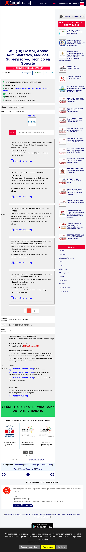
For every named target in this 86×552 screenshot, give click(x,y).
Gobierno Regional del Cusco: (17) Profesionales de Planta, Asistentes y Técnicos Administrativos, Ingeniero (75, 214)
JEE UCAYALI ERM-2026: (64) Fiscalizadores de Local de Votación (76, 170)
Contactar (46, 517)
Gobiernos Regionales (67, 258)
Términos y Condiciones (30, 514)
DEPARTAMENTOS (41, 3)
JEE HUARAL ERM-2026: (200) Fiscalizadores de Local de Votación (75, 109)
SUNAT (62, 284)
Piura (46, 88)
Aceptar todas (48, 547)
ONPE (62, 276)
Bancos (62, 250)
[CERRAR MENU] (82, 4)
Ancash (24, 88)
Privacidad (8, 514)
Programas (63, 280)
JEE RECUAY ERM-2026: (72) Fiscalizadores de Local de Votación (76, 202)
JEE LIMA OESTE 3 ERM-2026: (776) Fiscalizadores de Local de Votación (75, 140)
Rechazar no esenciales (29, 547)
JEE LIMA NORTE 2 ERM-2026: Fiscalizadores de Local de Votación (75, 130)
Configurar (61, 547)
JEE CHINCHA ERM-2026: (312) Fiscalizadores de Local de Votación (75, 120)
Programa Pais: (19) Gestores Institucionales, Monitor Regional (75, 31)
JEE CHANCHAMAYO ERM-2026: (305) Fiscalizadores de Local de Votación (76, 150)
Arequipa (31, 88)
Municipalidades (65, 273)
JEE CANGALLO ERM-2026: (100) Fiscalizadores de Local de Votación (76, 160)
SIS (33, 469)
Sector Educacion (65, 287)
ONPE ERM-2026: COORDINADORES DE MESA (74, 180)
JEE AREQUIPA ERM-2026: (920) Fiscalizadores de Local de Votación (75, 236)
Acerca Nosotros (46, 514)
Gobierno (63, 254)
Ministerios (63, 269)
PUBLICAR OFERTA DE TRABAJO (67, 3)
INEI (61, 262)
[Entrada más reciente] (3, 475)
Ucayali (5, 90)
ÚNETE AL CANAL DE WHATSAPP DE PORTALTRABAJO (29, 408)
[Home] (28, 475)
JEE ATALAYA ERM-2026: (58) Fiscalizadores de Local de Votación (76, 99)
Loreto (41, 88)
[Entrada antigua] (52, 475)
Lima (36, 88)
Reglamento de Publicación (62, 514)
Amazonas (17, 88)
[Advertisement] (28, 28)
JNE (61, 265)
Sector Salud (24, 469)
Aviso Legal (17, 514)
